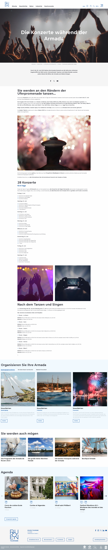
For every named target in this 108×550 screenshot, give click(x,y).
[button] (94, 6)
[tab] (8, 369)
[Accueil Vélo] (106, 547)
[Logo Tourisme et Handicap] (101, 547)
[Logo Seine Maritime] (89, 547)
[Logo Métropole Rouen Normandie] (84, 547)
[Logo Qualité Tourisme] (95, 547)
